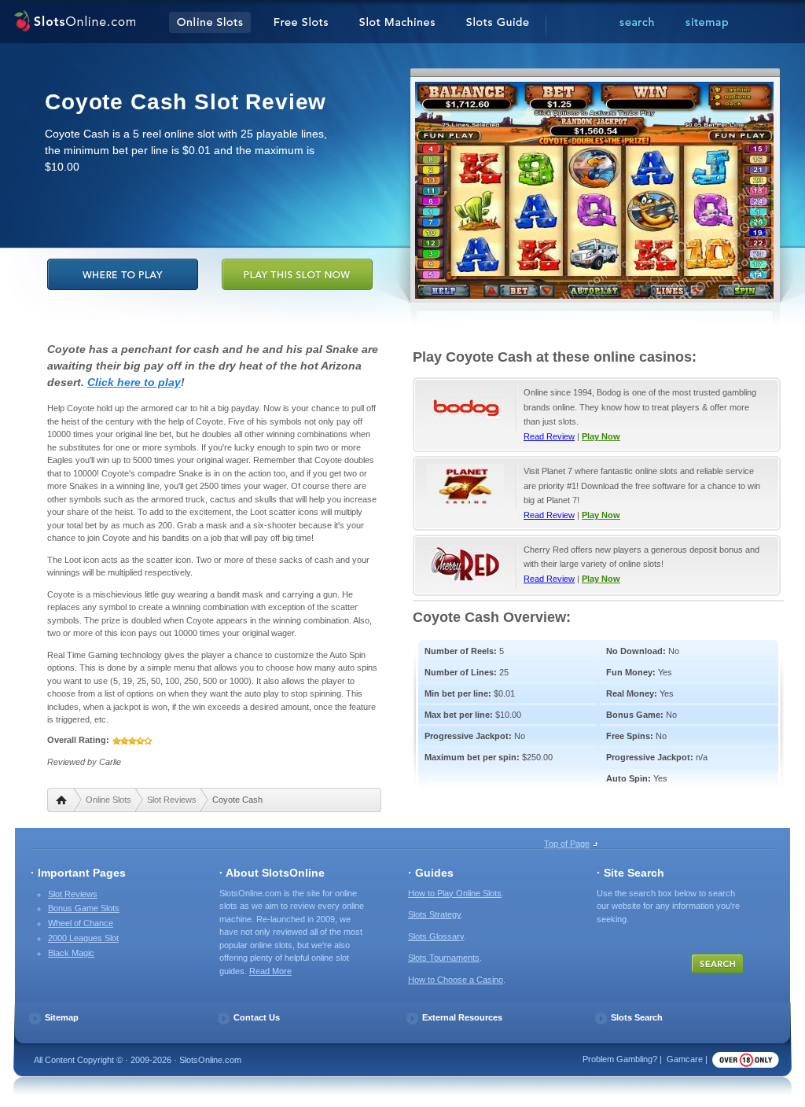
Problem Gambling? (620, 1059)
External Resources (462, 1017)
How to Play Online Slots (455, 893)
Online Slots (108, 799)
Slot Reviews (172, 799)
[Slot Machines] (397, 23)
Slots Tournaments (444, 957)
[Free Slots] (301, 23)
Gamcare (685, 1059)
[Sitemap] (707, 23)
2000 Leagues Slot (83, 938)
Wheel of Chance (80, 923)
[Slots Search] (637, 23)
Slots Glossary (436, 936)
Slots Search (637, 1017)
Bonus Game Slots (83, 908)
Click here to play (134, 382)
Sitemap (62, 1017)
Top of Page (567, 843)
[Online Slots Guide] (497, 23)
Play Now (601, 436)
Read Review (549, 436)
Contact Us (256, 1017)
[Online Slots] (74, 23)
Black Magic (71, 953)
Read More (270, 971)
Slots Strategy (434, 914)
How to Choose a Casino (455, 979)
